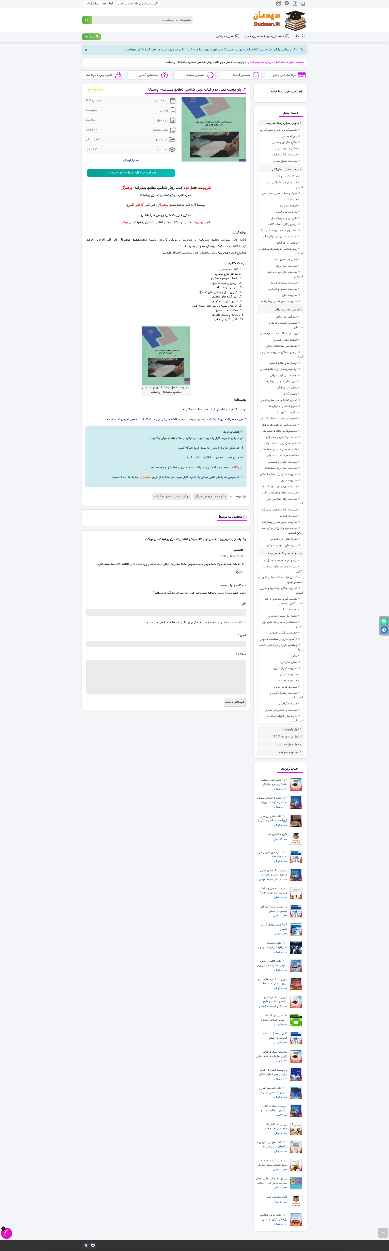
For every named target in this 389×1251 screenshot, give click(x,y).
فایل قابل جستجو (288, 744)
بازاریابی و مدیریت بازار (284, 218)
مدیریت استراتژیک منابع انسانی (278, 474)
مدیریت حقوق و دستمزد (282, 289)
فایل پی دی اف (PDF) (286, 736)
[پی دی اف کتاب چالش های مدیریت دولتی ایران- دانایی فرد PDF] (297, 1183)
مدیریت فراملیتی (287, 703)
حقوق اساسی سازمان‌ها (283, 406)
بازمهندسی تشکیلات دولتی (281, 346)
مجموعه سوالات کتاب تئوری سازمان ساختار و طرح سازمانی (271, 1054)
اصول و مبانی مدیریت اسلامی (279, 193)
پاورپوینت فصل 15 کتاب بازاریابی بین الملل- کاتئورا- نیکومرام (272, 1072)
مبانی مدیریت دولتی (285, 148)
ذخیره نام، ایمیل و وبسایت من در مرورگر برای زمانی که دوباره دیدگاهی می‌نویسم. (194, 622)
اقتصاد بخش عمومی (285, 340)
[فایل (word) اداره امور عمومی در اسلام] (297, 1038)
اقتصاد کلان (290, 199)
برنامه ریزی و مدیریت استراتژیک (278, 230)
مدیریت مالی (289, 295)
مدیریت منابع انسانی (285, 161)
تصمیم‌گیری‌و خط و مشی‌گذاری (278, 130)
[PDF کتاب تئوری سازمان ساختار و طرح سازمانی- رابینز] (297, 784)
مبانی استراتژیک (288, 662)
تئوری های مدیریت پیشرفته (280, 381)
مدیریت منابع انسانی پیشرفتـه (279, 301)
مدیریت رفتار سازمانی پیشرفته (279, 509)
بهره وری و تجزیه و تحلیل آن (280, 560)
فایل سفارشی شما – (275, 1197)
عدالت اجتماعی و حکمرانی (281, 437)
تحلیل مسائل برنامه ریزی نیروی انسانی (281, 590)
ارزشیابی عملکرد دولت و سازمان (286, 325)
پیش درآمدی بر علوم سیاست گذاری (283, 569)
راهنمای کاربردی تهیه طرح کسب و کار (281, 647)
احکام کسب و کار (287, 176)
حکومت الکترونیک (286, 412)
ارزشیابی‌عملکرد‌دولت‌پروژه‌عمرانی (278, 333)
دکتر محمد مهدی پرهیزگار (210, 496)
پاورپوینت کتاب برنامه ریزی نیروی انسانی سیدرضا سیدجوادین (272, 981)
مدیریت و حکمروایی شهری (281, 710)
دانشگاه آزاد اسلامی (142, 419)
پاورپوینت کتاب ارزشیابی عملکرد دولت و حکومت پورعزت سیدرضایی (273, 873)
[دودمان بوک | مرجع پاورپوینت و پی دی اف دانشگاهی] (276, 19)
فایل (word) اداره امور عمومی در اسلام (274, 1036)
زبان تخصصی (289, 136)
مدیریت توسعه (288, 680)
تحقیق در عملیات (287, 243)
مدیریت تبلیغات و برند (284, 282)
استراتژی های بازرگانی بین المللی (285, 185)
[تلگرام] (85, 1245)
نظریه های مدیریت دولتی (282, 545)
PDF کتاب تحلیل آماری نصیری (274, 927)
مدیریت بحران (289, 480)
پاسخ (239, 571)
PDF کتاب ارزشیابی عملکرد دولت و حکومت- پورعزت (272, 800)
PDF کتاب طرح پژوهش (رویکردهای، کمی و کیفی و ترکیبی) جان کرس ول (272, 818)
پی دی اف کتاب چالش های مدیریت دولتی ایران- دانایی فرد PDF (271, 1181)
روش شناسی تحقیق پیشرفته (171, 496)
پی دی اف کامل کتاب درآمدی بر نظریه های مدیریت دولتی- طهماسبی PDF (273, 1127)
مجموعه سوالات (289, 752)
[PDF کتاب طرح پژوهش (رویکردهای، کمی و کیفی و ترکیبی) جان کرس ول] (297, 821)
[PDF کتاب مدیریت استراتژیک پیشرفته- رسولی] (297, 947)
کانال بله (89, 36)
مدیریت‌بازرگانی (225, 36)
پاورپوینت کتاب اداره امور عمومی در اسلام (273, 909)
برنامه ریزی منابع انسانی (283, 363)
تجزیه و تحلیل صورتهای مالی (280, 236)
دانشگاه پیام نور (168, 419)
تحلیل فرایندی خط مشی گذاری (279, 400)
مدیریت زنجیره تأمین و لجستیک (286, 695)
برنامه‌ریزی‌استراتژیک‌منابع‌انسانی (278, 369)
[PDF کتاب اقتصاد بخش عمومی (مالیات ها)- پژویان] (297, 965)
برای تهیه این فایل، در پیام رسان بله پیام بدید (131, 172)
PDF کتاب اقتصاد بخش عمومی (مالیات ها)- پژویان (272, 963)
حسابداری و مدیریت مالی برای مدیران (282, 624)
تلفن (242, 635)
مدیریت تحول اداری (285, 668)
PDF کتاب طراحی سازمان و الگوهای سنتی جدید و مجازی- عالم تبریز (272, 1145)
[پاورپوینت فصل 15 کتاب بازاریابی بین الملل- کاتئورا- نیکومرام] (297, 1074)
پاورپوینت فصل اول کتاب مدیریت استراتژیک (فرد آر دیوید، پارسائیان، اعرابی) (273, 891)
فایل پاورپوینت (290, 729)
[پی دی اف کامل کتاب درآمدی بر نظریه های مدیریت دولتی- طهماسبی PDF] (297, 1129)
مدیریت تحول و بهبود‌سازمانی (279, 492)
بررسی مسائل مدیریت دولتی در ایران (281, 354)
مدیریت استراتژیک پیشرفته (281, 468)
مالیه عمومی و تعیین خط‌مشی (278, 449)
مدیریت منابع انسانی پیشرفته (279, 522)
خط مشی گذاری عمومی (283, 632)
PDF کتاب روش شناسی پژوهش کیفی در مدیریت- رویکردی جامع (272, 1217)
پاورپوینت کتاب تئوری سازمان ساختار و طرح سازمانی (275, 999)
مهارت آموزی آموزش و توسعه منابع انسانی (282, 530)
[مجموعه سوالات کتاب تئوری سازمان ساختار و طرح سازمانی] (297, 1056)
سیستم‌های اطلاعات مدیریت (280, 431)
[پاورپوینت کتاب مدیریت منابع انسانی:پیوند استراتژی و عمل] (297, 1165)
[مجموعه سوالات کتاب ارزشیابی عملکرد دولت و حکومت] (297, 1111)
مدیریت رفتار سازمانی (284, 154)
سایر (294, 656)
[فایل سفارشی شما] (297, 839)
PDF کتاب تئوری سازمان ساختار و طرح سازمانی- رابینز (273, 782)
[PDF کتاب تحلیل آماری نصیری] (297, 929)
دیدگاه (241, 654)
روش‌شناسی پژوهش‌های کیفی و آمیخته (280, 251)
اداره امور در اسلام (286, 317)
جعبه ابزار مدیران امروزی (282, 616)
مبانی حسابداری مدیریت (282, 259)
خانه (296, 36)
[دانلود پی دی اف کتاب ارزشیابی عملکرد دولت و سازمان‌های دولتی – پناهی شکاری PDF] (297, 1020)
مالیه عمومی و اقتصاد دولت (280, 443)
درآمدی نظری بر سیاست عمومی (278, 639)
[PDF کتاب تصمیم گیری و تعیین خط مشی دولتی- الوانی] (297, 1092)
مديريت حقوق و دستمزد (282, 462)
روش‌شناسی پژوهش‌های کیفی (279, 425)
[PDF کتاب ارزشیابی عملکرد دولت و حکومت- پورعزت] (297, 802)
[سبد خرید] (6, 1233)
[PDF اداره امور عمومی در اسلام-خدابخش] (297, 857)
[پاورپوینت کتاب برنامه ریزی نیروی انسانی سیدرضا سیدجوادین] (297, 984)
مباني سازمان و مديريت (283, 142)
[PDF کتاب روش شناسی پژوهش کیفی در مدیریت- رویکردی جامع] (297, 1219)
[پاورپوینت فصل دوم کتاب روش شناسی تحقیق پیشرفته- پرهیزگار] (214, 129)
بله (173, 438)
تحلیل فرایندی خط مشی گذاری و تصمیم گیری (280, 579)
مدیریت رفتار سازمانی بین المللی (285, 501)
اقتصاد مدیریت (288, 205)
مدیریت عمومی (288, 516)
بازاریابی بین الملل (286, 212)
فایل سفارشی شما (277, 834)
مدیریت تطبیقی (288, 674)
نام (244, 603)
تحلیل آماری (290, 394)
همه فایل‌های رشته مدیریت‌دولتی (264, 36)
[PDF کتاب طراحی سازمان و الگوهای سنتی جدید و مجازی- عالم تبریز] (297, 1147)
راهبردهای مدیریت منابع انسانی (278, 418)
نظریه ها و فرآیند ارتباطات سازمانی (285, 718)
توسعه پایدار (289, 609)
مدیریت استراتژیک (286, 266)
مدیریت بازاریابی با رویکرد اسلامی (285, 274)
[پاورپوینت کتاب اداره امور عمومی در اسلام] (297, 911)
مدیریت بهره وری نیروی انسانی (279, 486)
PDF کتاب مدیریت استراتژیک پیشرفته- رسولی (272, 945)
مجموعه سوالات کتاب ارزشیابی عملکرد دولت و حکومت (274, 1108)
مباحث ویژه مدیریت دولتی (281, 455)
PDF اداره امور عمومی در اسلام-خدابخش (273, 854)
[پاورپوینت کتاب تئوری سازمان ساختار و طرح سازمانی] (297, 1002)
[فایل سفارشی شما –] (297, 1201)
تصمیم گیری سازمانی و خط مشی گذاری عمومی (284, 601)
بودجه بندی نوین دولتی (283, 375)
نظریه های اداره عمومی (283, 539)
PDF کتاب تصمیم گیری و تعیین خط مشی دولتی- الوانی (273, 1090)
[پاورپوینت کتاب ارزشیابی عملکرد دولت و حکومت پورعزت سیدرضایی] (297, 875)
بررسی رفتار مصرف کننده (282, 224)
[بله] (93, 1245)
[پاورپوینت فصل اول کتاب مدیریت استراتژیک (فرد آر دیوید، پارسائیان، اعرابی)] (297, 893)
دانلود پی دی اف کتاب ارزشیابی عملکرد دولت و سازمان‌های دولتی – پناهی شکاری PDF (272, 1018)
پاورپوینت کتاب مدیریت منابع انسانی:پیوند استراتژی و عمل (272, 1163)
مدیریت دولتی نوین (285, 687)
